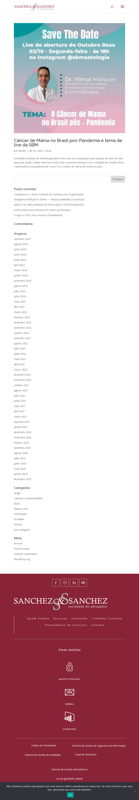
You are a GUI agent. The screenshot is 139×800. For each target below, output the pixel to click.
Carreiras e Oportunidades (28, 498)
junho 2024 (20, 254)
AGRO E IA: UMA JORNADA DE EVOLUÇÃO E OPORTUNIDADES (49, 204)
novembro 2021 (22, 380)
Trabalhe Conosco (107, 618)
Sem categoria (22, 529)
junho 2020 (20, 463)
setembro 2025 (22, 239)
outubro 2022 (21, 333)
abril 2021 (19, 411)
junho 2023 (20, 296)
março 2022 (20, 369)
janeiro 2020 (21, 473)
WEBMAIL (69, 704)
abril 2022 (19, 364)
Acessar (18, 543)
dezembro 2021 (22, 374)
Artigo (17, 493)
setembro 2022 (22, 338)
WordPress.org (22, 559)
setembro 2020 (22, 447)
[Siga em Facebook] (55, 582)
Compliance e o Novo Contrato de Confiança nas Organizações (49, 194)
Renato (22, 150)
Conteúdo (80, 618)
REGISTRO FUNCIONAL (69, 679)
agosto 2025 (21, 244)
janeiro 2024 (21, 275)
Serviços (60, 618)
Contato (98, 625)
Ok (70, 795)
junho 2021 (20, 400)
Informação (20, 514)
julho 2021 (19, 395)
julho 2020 (19, 458)
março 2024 (20, 270)
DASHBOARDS (69, 729)
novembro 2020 (22, 437)
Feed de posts (21, 548)
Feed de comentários (25, 554)
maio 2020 (20, 468)
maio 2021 (20, 406)
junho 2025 (20, 249)
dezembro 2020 (22, 432)
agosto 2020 (21, 453)
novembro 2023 (22, 280)
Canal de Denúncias (86, 754)
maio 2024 (20, 259)
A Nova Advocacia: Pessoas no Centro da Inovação (42, 210)
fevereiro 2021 (22, 421)
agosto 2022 (21, 343)
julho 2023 (19, 291)
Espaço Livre (21, 508)
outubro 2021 (21, 385)
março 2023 (20, 312)
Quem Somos (38, 618)
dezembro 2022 (22, 322)
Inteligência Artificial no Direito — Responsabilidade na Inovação (49, 199)
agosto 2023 (21, 286)
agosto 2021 (21, 390)
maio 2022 (20, 359)
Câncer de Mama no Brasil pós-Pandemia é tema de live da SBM (68, 142)
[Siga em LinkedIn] (74, 583)
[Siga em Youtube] (83, 583)
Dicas (48, 150)
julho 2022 (19, 348)
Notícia (18, 524)
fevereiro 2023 (22, 317)
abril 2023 (19, 306)
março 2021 (20, 416)
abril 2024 (19, 265)
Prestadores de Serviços (66, 625)
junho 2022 (20, 353)
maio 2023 (20, 301)
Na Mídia (19, 519)
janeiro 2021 (21, 426)
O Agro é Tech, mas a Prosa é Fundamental (38, 215)
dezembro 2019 (22, 479)
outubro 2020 (21, 442)
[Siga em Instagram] (65, 583)
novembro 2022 (22, 327)
